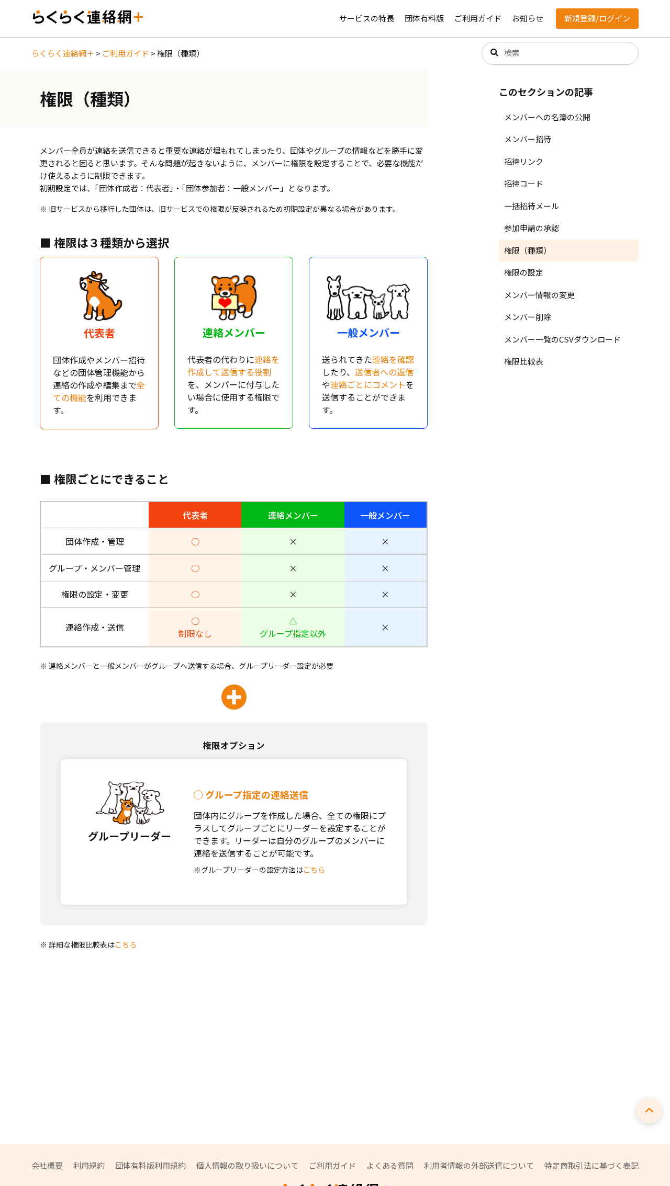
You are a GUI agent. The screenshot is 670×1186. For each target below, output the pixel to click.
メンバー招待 (527, 138)
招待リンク (523, 161)
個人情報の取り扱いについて (247, 1165)
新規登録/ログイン (597, 18)
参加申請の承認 (531, 227)
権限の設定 (523, 272)
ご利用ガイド (477, 18)
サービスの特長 (366, 18)
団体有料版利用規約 (150, 1165)
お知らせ (527, 18)
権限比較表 (523, 361)
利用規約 (89, 1165)
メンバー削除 (527, 316)
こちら (314, 869)
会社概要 (47, 1165)
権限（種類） (527, 250)
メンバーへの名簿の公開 (547, 116)
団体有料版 (424, 18)
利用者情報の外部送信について (479, 1165)
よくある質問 (390, 1165)
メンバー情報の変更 (539, 294)
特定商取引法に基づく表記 (591, 1165)
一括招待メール (531, 205)
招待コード (523, 183)
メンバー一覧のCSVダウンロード (562, 339)
